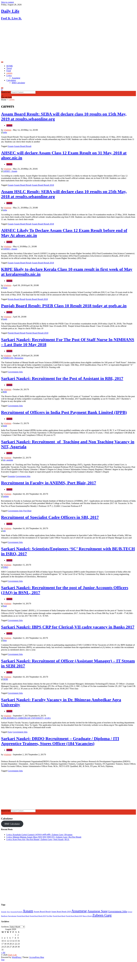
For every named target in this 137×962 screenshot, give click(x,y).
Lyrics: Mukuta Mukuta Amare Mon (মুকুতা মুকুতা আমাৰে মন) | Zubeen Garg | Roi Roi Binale (43, 837)
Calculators (11, 80)
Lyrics (9, 75)
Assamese (16, 78)
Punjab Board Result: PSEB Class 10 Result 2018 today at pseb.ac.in (64, 305)
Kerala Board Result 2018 (37, 299)
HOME (9, 66)
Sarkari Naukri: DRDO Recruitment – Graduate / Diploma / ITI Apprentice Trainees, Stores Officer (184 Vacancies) (60, 741)
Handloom (4, 916)
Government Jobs (15, 372)
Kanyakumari (12, 916)
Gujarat (130, 911)
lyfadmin (7, 130)
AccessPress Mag (36, 957)
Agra (10, 732)
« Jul (3, 952)
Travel (9, 68)
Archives (5, 927)
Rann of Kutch (87, 916)
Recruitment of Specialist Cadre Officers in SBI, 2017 (50, 517)
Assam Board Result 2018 (43, 185)
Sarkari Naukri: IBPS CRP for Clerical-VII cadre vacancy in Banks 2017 (67, 627)
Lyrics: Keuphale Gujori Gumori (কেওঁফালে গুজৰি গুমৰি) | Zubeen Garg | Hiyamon (39, 834)
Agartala (11, 476)
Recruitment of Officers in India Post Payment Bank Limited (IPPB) (64, 412)
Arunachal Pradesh (16, 911)
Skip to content (7, 2)
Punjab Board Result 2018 (37, 333)
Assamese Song (97, 911)
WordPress (16, 957)
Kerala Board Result (16, 299)
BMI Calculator (18, 83)
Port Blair (27, 511)
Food (8, 71)
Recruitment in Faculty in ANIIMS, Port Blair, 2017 (48, 482)
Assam (11, 146)
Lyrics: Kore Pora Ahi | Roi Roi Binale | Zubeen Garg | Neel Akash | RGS (38, 839)
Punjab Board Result (16, 333)
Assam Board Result (22, 146)
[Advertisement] (68, 41)
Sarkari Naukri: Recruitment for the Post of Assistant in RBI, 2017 (62, 378)
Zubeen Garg (102, 915)
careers (9, 73)
